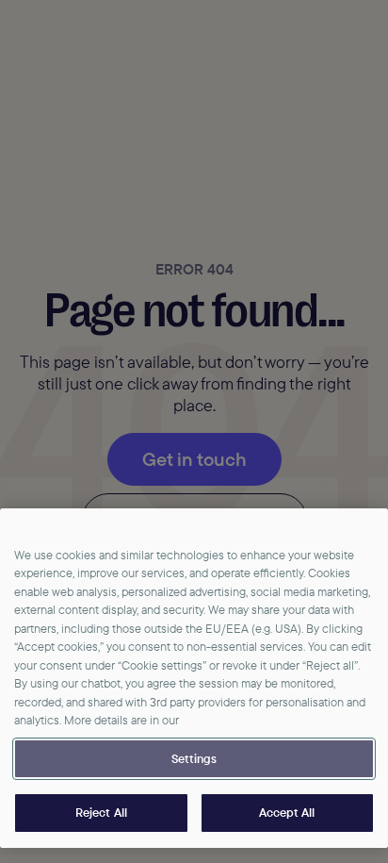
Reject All (101, 812)
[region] (194, 678)
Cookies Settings (194, 759)
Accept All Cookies (288, 813)
